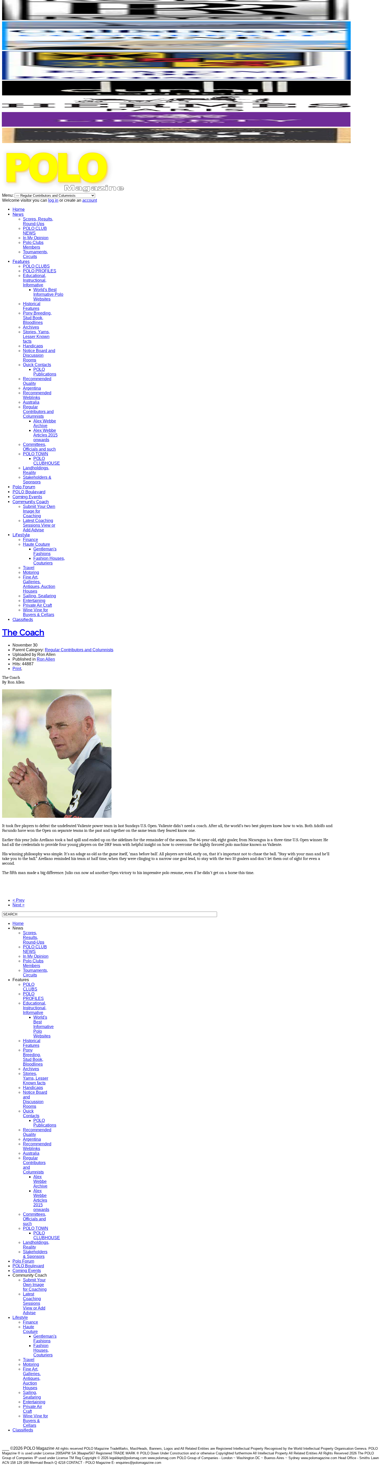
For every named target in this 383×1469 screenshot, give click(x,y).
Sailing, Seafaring (39, 596)
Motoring (31, 572)
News (18, 214)
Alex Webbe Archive (44, 423)
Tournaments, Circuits (35, 254)
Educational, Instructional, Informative (34, 280)
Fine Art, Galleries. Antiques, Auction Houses (39, 584)
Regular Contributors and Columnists (38, 412)
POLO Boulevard (29, 491)
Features (21, 261)
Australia (31, 402)
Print (17, 668)
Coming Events (27, 496)
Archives (31, 327)
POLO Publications (44, 371)
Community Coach (31, 501)
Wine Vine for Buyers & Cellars (38, 612)
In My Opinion (35, 238)
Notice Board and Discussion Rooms (39, 355)
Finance (30, 539)
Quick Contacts (37, 364)
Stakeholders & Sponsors (37, 479)
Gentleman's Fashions (45, 551)
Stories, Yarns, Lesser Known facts (36, 336)
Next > (18, 905)
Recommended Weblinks (37, 395)
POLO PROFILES (39, 271)
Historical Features (31, 306)
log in (53, 200)
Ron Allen (46, 659)
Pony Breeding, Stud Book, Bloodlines (37, 318)
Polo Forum (24, 486)
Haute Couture (36, 544)
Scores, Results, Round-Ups (38, 221)
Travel (28, 568)
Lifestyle (21, 534)
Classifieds (23, 619)
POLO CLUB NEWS (35, 230)
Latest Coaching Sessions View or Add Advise (39, 525)
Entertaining (34, 600)
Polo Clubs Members (33, 244)
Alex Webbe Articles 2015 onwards (45, 435)
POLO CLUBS (36, 266)
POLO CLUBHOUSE (46, 460)
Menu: (8, 195)
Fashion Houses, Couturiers (49, 560)
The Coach (23, 632)
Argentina (32, 388)
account (89, 200)
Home (19, 209)
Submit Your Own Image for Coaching (39, 511)
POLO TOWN (35, 454)
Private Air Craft (37, 605)
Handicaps (33, 346)
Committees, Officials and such (39, 446)
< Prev (18, 900)
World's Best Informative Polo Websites (48, 294)
